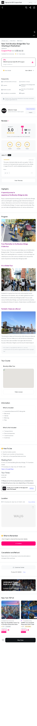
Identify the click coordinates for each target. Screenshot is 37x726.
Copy (24, 572)
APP (30, 2)
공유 (30, 7)
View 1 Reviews (18, 180)
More (5, 169)
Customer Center (19, 567)
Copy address (31, 502)
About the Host (31, 109)
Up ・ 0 (8, 173)
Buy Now (20, 640)
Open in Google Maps (7, 469)
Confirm (19, 543)
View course (18, 392)
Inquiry (30, 112)
